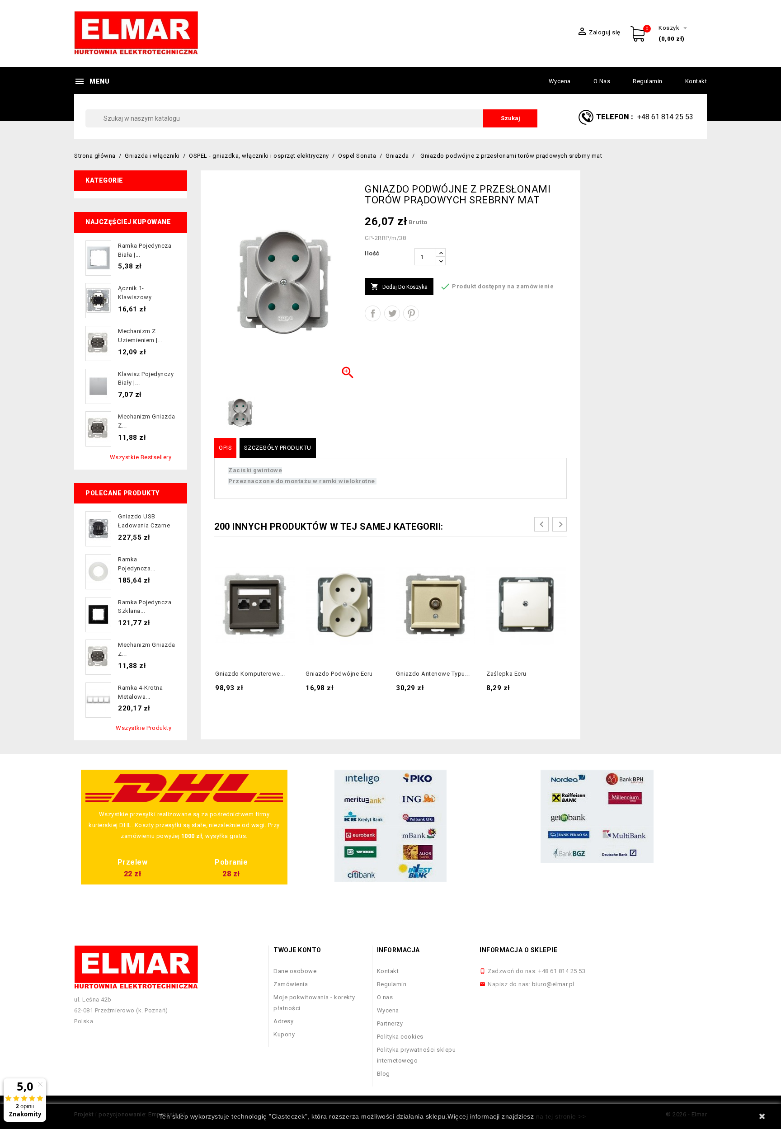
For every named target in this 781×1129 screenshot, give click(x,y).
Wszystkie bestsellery (141, 457)
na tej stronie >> (561, 1116)
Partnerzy (390, 1023)
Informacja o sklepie (518, 950)
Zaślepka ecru (506, 673)
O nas (602, 81)
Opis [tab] (225, 447)
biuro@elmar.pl (553, 984)
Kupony (284, 1034)
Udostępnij (372, 313)
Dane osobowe (294, 971)
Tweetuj (392, 313)
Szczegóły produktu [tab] (277, 447)
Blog (383, 1073)
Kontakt (696, 81)
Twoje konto (297, 950)
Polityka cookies (400, 1036)
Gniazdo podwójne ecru (339, 673)
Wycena (560, 81)
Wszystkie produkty (143, 727)
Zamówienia (290, 984)
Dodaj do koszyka (399, 286)
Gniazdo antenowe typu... (433, 673)
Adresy (283, 1021)
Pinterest (411, 313)
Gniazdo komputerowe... (250, 673)
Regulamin (648, 81)
